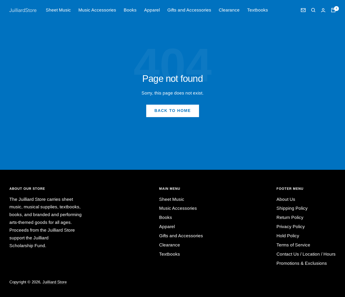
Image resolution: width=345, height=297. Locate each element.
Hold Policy (287, 235)
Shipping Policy (292, 208)
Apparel (152, 10)
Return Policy (289, 217)
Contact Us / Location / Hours (306, 254)
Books (130, 10)
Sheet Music (58, 10)
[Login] (323, 10)
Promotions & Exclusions (301, 263)
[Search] (313, 10)
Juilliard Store (54, 282)
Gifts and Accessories (189, 10)
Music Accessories (97, 10)
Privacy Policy (290, 226)
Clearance (229, 10)
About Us (285, 199)
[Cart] (333, 10)
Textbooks (257, 10)
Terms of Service (293, 244)
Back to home (172, 110)
